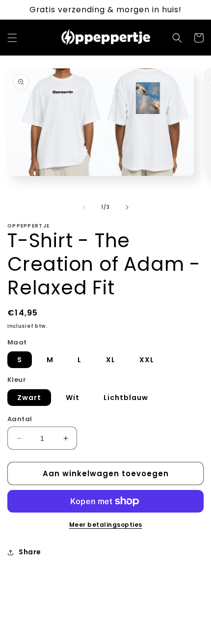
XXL (146, 360)
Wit (72, 397)
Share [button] (30, 552)
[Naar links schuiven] (84, 207)
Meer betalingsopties (105, 524)
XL (110, 360)
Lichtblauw (126, 397)
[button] (12, 38)
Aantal (19, 419)
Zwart (29, 397)
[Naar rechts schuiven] (127, 207)
